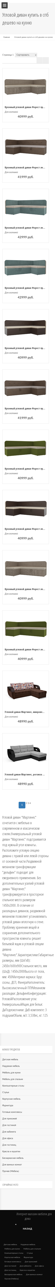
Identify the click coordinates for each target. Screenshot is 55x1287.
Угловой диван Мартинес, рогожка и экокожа (29, 774)
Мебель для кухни (11, 1073)
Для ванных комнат (12, 1165)
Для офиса (7, 1138)
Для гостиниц (9, 1145)
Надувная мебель (11, 1066)
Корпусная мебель (11, 1099)
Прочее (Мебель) (10, 1171)
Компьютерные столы (13, 1086)
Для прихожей (9, 1119)
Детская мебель (10, 1060)
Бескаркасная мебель (13, 1158)
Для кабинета (9, 1132)
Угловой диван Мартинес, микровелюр (26, 712)
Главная (6, 37)
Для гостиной (11, 112)
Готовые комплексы (12, 1112)
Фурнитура (7, 1106)
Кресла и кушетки (11, 1152)
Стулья (5, 1092)
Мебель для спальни (12, 1079)
